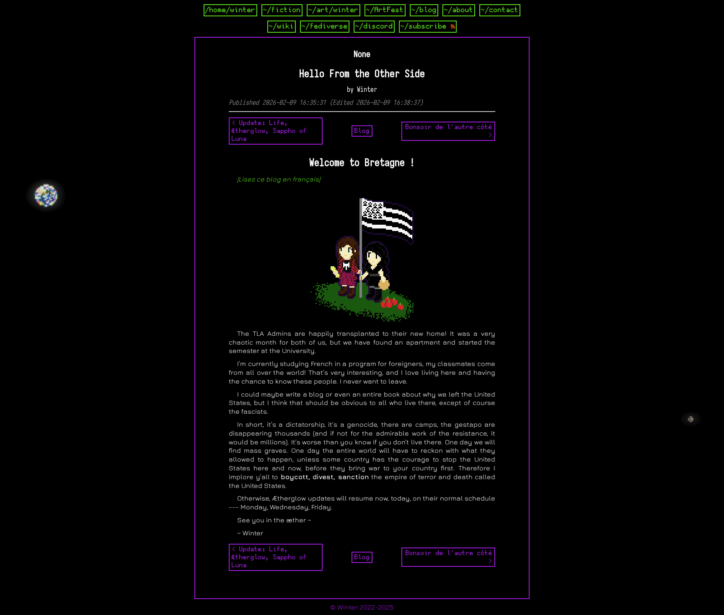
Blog (362, 130)
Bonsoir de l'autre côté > (449, 131)
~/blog (424, 10)
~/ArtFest (385, 10)
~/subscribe (426, 26)
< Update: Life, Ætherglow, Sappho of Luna (269, 130)
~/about (458, 10)
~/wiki (281, 26)
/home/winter (230, 10)
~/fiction (282, 10)
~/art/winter (333, 10)
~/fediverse (325, 26)
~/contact (500, 10)
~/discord (374, 26)
